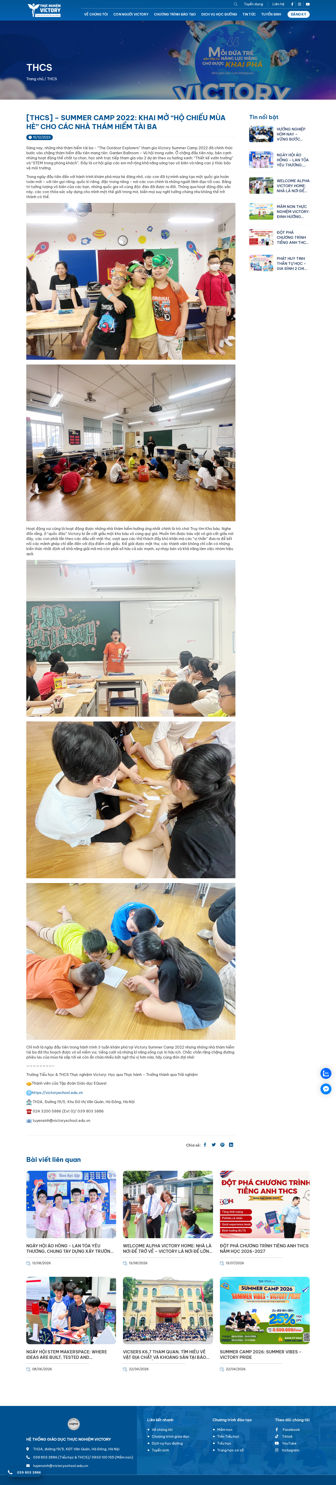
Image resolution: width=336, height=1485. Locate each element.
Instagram (290, 1450)
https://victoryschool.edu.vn (57, 1092)
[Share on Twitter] (214, 1145)
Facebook (291, 1429)
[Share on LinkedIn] (231, 1145)
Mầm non (224, 1429)
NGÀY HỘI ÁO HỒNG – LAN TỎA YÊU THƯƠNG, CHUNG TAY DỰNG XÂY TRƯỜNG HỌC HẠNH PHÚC (293, 160)
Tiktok (287, 1436)
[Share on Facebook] (205, 1145)
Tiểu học (224, 1443)
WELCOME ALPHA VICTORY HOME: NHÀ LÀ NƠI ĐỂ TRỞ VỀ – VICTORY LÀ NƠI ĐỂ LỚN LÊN (293, 185)
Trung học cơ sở (230, 1450)
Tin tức (249, 14)
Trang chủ (34, 79)
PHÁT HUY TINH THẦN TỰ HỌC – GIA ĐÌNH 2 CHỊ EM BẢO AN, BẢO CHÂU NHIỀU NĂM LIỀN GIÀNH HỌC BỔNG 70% (293, 263)
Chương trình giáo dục (170, 1436)
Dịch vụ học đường (219, 14)
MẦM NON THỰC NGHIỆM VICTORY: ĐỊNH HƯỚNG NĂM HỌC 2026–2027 (293, 211)
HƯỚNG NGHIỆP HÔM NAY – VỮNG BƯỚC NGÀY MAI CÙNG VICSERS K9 (292, 134)
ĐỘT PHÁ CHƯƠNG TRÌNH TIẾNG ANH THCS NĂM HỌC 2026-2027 (292, 237)
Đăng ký (298, 14)
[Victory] (44, 10)
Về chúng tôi (96, 14)
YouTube (289, 1443)
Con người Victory (131, 14)
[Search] (236, 4)
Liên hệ (278, 4)
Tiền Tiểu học (228, 1436)
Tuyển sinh (271, 14)
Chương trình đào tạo (175, 14)
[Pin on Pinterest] (222, 1145)
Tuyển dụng (253, 4)
